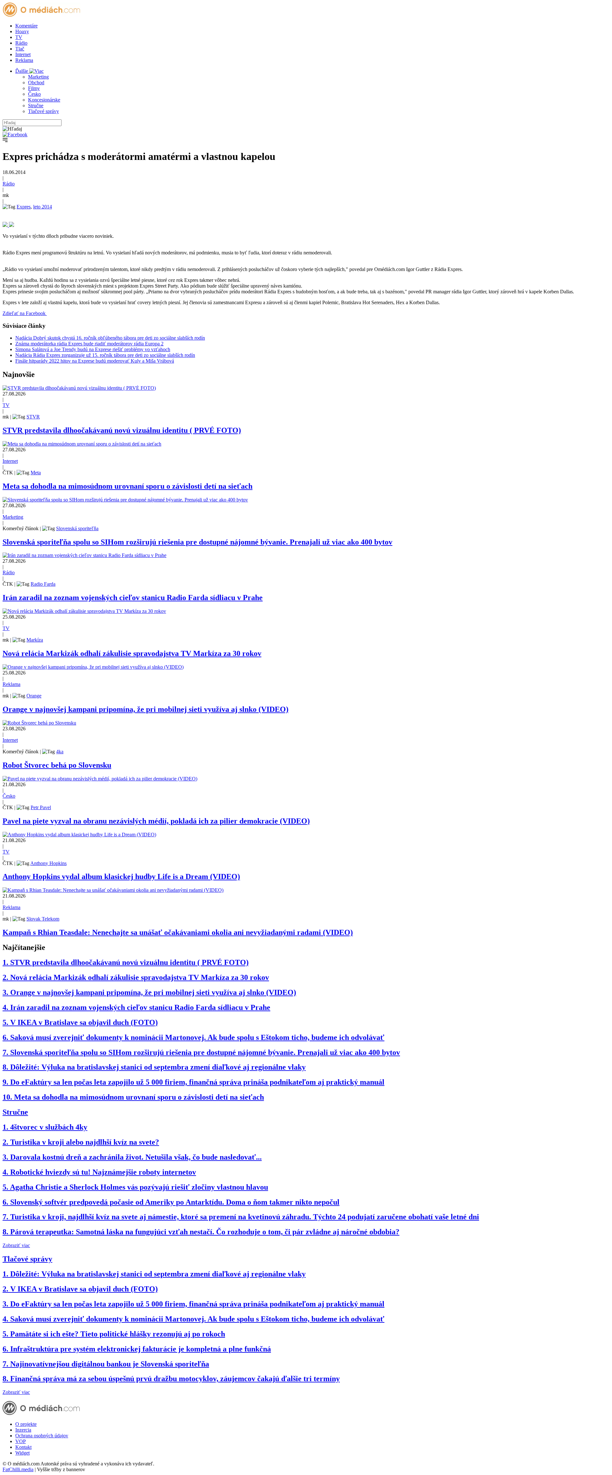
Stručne (35, 105)
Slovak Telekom (42, 919)
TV (18, 37)
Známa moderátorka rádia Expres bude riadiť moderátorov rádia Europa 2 (89, 343)
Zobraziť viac (16, 1245)
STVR (33, 416)
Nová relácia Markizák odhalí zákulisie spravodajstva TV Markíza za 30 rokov (132, 653)
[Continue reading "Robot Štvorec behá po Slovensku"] (39, 723)
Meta (36, 472)
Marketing (38, 76)
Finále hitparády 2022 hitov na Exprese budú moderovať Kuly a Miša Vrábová (94, 361)
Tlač (19, 48)
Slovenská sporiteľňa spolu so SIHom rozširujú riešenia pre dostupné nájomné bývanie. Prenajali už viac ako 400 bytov (197, 542)
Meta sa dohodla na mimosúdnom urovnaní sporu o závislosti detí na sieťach (127, 486)
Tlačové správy (43, 111)
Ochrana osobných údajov (41, 1435)
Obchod (36, 82)
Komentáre (26, 25)
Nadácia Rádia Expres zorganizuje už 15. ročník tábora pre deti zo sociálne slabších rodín (105, 355)
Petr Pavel (41, 807)
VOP (20, 1441)
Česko (34, 94)
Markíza (34, 640)
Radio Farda (43, 584)
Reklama (24, 60)
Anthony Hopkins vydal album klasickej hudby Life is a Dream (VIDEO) (121, 876)
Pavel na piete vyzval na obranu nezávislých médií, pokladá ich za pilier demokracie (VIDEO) (156, 821)
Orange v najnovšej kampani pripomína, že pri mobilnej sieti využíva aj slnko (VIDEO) (145, 709)
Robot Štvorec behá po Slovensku (57, 765)
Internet (23, 54)
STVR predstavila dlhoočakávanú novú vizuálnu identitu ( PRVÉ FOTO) (122, 430)
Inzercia (23, 1430)
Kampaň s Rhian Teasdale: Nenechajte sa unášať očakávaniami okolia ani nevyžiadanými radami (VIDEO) (178, 932)
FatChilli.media (18, 1469)
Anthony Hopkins (48, 863)
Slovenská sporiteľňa (77, 528)
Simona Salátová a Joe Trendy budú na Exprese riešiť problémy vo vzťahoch (92, 349)
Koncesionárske (44, 99)
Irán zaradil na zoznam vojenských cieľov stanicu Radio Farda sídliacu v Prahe (133, 597)
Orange (33, 695)
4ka (59, 751)
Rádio (21, 43)
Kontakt (23, 1447)
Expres (24, 206)
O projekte (26, 1424)
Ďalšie (22, 71)
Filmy (34, 88)
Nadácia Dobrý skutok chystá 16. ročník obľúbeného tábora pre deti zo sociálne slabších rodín (110, 338)
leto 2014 (42, 206)
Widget (22, 1453)
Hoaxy (22, 31)
